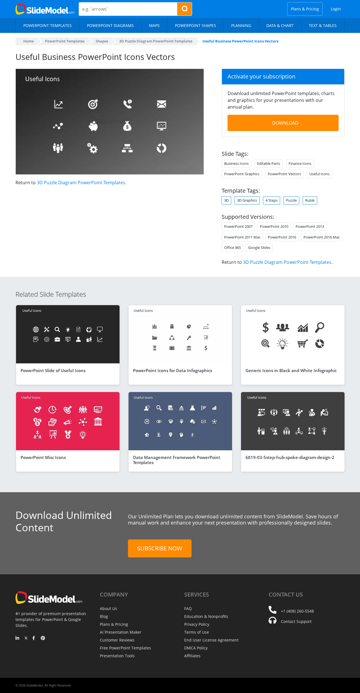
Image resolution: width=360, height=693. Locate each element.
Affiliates (192, 655)
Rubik (310, 200)
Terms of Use (196, 632)
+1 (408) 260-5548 (297, 611)
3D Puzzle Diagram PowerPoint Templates (81, 182)
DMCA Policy (196, 648)
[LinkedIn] (17, 638)
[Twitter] (26, 638)
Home (28, 41)
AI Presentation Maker (120, 632)
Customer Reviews (117, 640)
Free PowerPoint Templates (125, 648)
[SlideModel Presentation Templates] (44, 9)
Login (336, 9)
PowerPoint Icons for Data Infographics (172, 370)
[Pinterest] (43, 638)
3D (226, 200)
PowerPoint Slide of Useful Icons (53, 370)
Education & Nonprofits (206, 616)
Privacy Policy (196, 624)
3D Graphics (247, 200)
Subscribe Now (159, 548)
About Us (108, 608)
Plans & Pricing (305, 9)
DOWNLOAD (285, 123)
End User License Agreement (211, 640)
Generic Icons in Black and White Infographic (291, 370)
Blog (104, 616)
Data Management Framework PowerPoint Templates (176, 459)
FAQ (188, 608)
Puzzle (291, 200)
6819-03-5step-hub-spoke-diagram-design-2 (290, 457)
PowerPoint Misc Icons (43, 457)
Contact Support (296, 621)
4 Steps (272, 200)
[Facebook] (34, 638)
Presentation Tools (117, 655)
